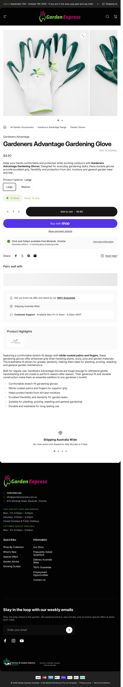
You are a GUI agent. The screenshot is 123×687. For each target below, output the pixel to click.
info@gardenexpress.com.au (22, 497)
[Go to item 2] (62, 120)
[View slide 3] (62, 451)
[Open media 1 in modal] (83, 36)
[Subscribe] (69, 630)
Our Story (38, 547)
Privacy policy (85, 683)
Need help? (111, 255)
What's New (9, 551)
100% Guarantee (42, 567)
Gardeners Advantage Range (52, 127)
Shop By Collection (13, 547)
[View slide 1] (55, 451)
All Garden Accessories (22, 127)
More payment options (60, 231)
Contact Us (39, 579)
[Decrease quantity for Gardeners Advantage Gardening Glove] (7, 211)
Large (9, 186)
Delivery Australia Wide (42, 561)
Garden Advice (11, 561)
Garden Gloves (77, 127)
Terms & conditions (102, 683)
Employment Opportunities (40, 573)
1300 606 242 (14, 493)
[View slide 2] (58, 451)
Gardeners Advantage (16, 136)
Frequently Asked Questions (42, 553)
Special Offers (10, 556)
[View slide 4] (66, 451)
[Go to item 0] (58, 120)
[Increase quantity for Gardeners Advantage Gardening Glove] (19, 211)
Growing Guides (12, 566)
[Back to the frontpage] (4, 127)
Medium (25, 186)
